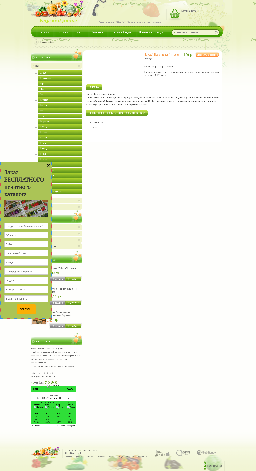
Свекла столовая (48, 170)
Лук (42, 116)
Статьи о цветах (40, 233)
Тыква (43, 180)
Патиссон (44, 137)
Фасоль (43, 186)
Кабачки (44, 99)
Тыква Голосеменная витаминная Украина (60, 314)
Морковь (44, 121)
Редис (43, 153)
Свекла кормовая (48, 175)
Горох (42, 83)
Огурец (43, 126)
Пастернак (45, 132)
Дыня (42, 89)
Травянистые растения (43, 206)
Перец (43, 143)
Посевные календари (43, 240)
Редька (43, 159)
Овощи (52, 42)
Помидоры (45, 148)
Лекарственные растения (44, 246)
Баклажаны (45, 78)
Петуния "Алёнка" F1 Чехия (62, 268)
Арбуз (43, 72)
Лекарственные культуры (51, 191)
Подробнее (73, 279)
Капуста (43, 105)
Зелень (43, 94)
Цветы (36, 200)
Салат (42, 164)
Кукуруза (44, 110)
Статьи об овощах (41, 227)
